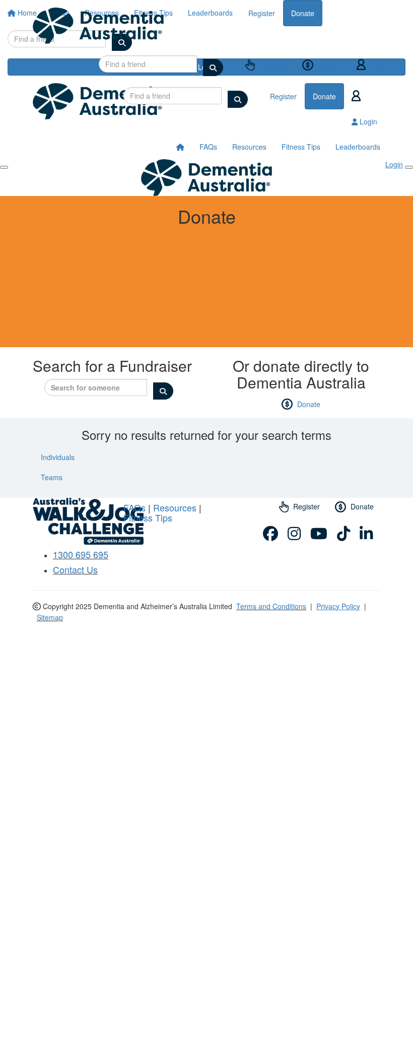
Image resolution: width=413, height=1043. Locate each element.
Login (378, 64)
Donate (328, 64)
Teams (51, 477)
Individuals (58, 457)
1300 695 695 (80, 554)
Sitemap (50, 617)
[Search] (213, 67)
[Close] (409, 167)
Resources (249, 147)
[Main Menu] (4, 167)
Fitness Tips (301, 147)
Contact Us (75, 569)
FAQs (208, 147)
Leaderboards (357, 147)
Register (271, 64)
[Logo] (98, 25)
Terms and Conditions (271, 606)
